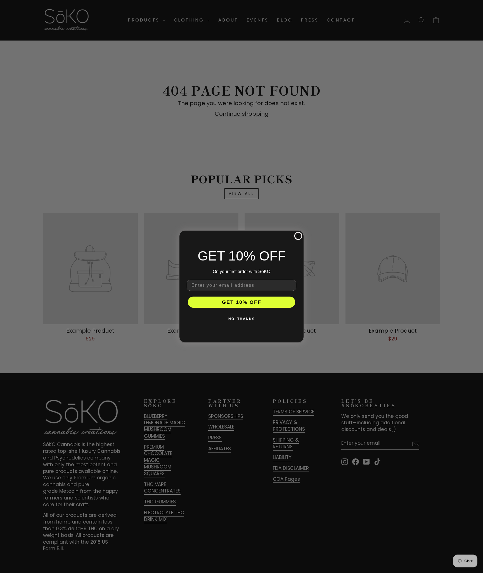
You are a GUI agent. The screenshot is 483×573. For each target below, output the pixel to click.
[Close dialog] (298, 236)
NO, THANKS (241, 319)
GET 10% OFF (241, 302)
